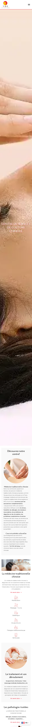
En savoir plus (15, 592)
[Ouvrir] (29, 4)
